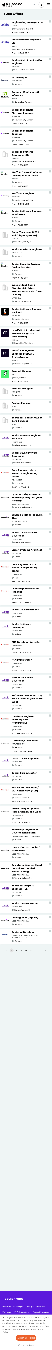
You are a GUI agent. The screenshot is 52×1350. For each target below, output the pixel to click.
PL (34, 4)
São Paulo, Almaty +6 (22, 242)
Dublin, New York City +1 (23, 343)
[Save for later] (50, 21)
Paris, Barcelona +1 (21, 378)
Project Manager (41, 1312)
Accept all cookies (26, 1338)
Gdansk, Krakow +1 (21, 445)
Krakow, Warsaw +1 (22, 463)
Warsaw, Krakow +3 (22, 878)
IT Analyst (18, 1306)
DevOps (30, 1306)
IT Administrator (22, 1312)
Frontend (40, 1306)
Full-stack (7, 1312)
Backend (6, 1306)
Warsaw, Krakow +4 (22, 507)
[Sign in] (41, 5)
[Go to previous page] (7, 950)
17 (40, 950)
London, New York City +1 (24, 70)
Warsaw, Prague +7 (22, 364)
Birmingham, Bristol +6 (23, 29)
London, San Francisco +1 (24, 161)
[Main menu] (48, 5)
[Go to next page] (45, 950)
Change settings (26, 1345)
